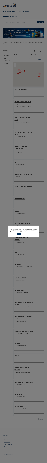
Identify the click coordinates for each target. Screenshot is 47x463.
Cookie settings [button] (13, 234)
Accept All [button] (19, 234)
